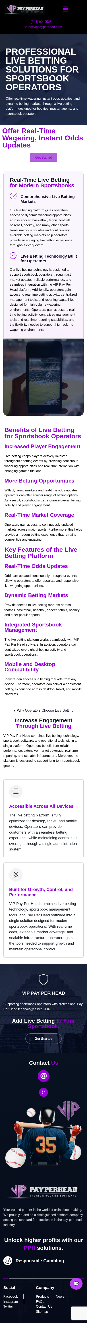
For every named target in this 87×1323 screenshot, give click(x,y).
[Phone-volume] (43, 1092)
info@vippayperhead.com (43, 27)
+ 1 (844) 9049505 (38, 22)
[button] (65, 9)
